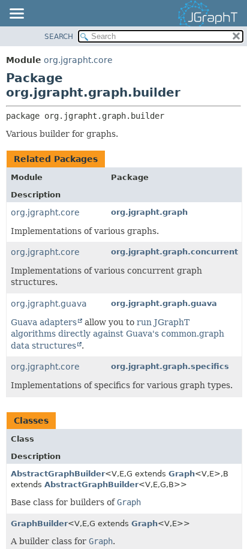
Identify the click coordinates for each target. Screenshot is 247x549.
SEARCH (58, 36)
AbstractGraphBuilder (58, 473)
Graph (181, 473)
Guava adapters (44, 322)
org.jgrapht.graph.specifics (170, 366)
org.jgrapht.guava (49, 303)
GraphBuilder (39, 523)
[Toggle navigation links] (16, 14)
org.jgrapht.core (78, 60)
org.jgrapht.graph (149, 212)
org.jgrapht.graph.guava (164, 303)
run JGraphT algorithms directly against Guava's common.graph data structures (117, 333)
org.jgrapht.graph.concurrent (174, 251)
